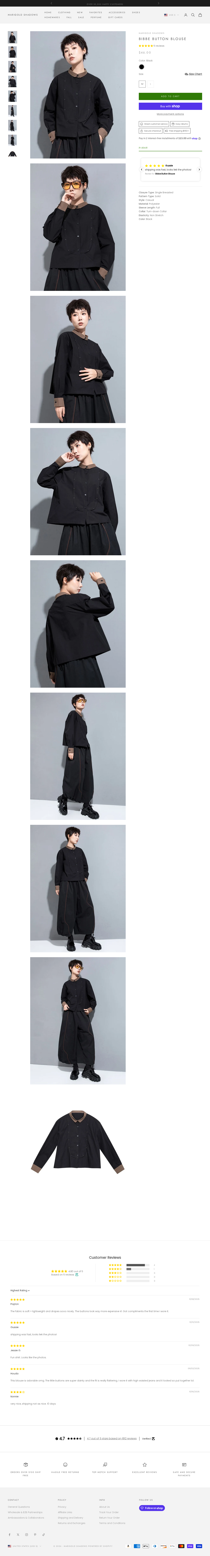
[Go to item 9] (12, 155)
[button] (146, 46)
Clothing (64, 12)
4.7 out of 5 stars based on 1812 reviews (112, 1438)
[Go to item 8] (12, 140)
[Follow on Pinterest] (35, 1534)
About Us (104, 1507)
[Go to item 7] (12, 126)
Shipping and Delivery (70, 1517)
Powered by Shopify (100, 1546)
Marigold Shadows (152, 33)
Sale (81, 17)
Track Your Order (109, 1512)
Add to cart (170, 96)
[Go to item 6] (12, 111)
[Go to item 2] (12, 52)
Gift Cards (115, 17)
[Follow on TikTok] (43, 1534)
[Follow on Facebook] (9, 1534)
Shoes (136, 12)
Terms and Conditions (112, 1523)
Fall (69, 17)
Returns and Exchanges (71, 1523)
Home (48, 12)
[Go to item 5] (12, 96)
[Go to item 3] (12, 67)
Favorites (95, 12)
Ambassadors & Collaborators (26, 1517)
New (80, 12)
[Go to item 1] (12, 37)
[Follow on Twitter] (18, 1534)
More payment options (170, 114)
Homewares (52, 17)
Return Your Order (109, 1517)
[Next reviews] (199, 169)
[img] (17, 1299)
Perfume (96, 17)
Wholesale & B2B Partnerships (25, 1512)
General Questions (19, 1507)
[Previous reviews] (141, 169)
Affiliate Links (65, 1512)
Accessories (117, 12)
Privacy (62, 1507)
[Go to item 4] (12, 81)
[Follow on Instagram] (26, 1534)
